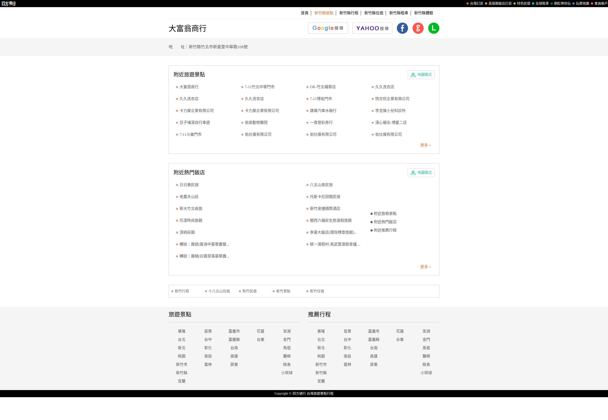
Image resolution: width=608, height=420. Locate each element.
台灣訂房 (476, 3)
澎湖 (287, 331)
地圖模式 (425, 75)
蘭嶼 (287, 356)
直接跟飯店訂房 (500, 3)
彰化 (208, 348)
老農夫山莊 (189, 197)
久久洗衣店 (384, 87)
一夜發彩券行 (321, 123)
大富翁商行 (189, 87)
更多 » (425, 145)
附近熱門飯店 (385, 222)
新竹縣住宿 (373, 13)
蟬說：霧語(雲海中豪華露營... (204, 244)
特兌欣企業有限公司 (392, 99)
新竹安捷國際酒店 (325, 209)
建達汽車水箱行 (323, 111)
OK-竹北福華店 (323, 87)
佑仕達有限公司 (258, 134)
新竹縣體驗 (423, 13)
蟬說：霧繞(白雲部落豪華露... (204, 256)
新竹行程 (182, 291)
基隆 (181, 331)
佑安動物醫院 (256, 123)
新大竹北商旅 (191, 209)
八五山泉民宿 (321, 185)
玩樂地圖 (582, 3)
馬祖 (287, 348)
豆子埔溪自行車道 (195, 123)
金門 (287, 340)
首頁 (305, 13)
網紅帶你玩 (562, 3)
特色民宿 (523, 3)
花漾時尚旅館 (191, 220)
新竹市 (181, 364)
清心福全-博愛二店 (391, 123)
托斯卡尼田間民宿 (325, 197)
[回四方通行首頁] (9, 3)
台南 (234, 348)
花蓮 (260, 331)
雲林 (208, 364)
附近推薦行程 (385, 230)
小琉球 (287, 373)
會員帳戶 (601, 3)
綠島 (287, 364)
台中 (208, 340)
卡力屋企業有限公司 (197, 111)
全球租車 (542, 3)
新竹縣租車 (398, 13)
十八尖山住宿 (219, 291)
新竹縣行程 (348, 13)
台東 (260, 340)
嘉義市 (234, 331)
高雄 (234, 356)
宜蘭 (181, 381)
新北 (181, 348)
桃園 (181, 356)
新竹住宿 (317, 291)
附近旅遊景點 (385, 214)
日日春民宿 (189, 185)
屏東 (234, 364)
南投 (208, 356)
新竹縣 (181, 373)
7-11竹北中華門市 (260, 87)
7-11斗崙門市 (191, 134)
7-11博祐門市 (321, 99)
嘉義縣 (234, 340)
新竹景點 (283, 291)
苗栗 (208, 331)
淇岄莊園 (187, 232)
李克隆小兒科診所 (390, 111)
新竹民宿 (249, 291)
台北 (181, 340)
